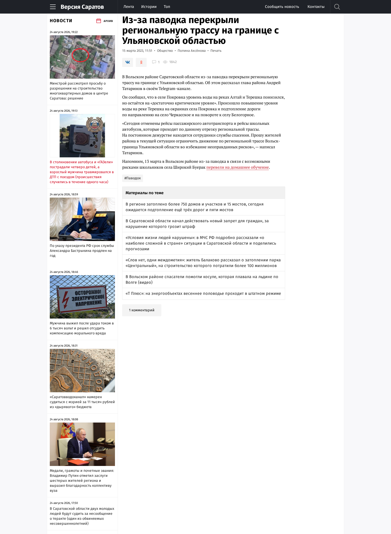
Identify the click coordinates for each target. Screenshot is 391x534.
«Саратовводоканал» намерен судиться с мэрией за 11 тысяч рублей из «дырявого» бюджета (82, 402)
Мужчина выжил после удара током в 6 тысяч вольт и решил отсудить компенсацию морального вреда (82, 328)
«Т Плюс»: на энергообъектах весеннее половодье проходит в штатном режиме (203, 293)
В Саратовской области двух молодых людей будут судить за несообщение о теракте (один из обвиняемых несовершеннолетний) (82, 516)
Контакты (316, 6)
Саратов (82, 6)
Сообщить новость (282, 6)
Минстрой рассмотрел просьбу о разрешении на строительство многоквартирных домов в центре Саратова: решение (79, 90)
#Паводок (132, 178)
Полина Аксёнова (192, 51)
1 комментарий (142, 310)
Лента (129, 6)
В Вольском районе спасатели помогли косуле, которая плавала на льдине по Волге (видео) (202, 279)
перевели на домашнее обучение (237, 167)
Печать (216, 51)
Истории (149, 6)
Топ (167, 6)
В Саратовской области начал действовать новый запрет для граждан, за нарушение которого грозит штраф (197, 223)
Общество (165, 51)
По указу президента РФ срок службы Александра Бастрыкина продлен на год (82, 250)
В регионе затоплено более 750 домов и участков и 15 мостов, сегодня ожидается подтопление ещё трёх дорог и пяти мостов (195, 207)
